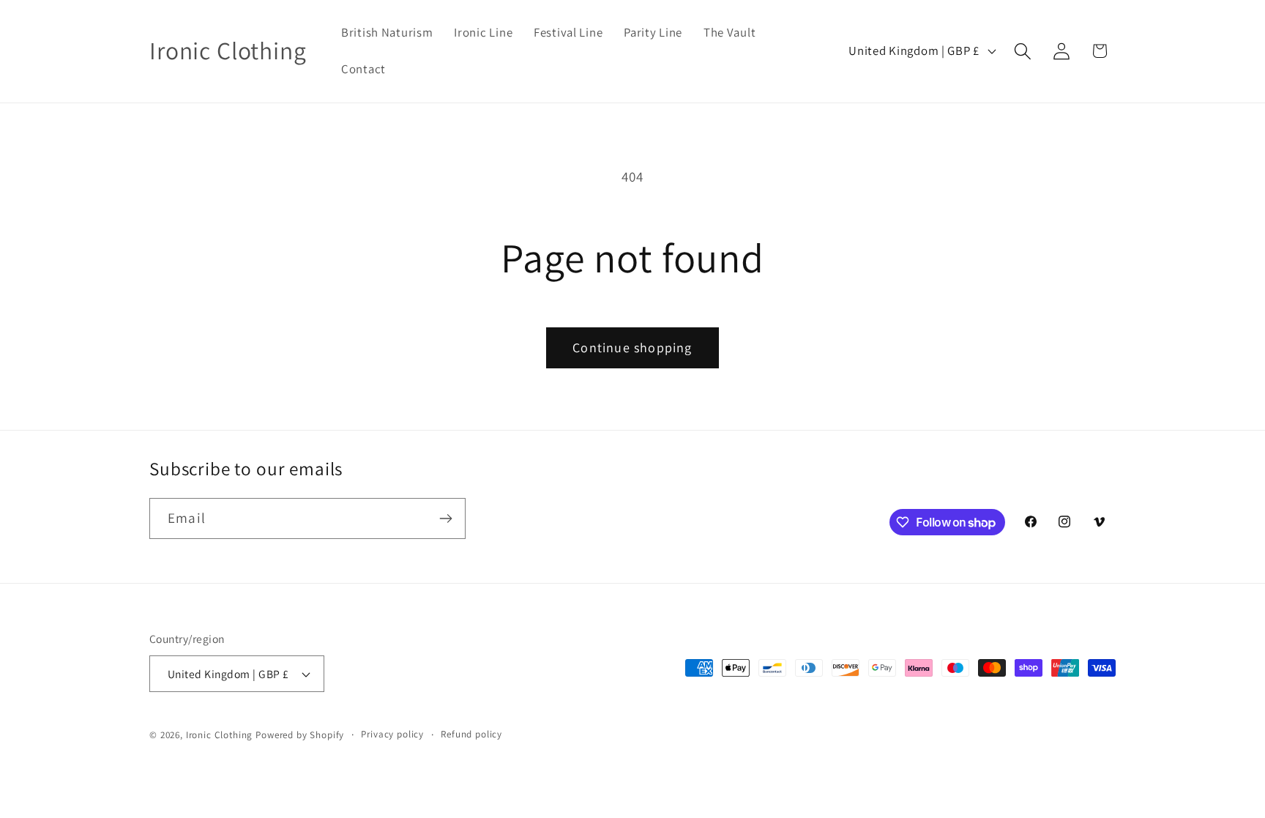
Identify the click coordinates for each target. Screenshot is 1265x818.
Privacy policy (392, 734)
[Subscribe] (445, 518)
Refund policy (471, 734)
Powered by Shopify (299, 735)
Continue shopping (632, 347)
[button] (1022, 50)
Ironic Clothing (219, 735)
